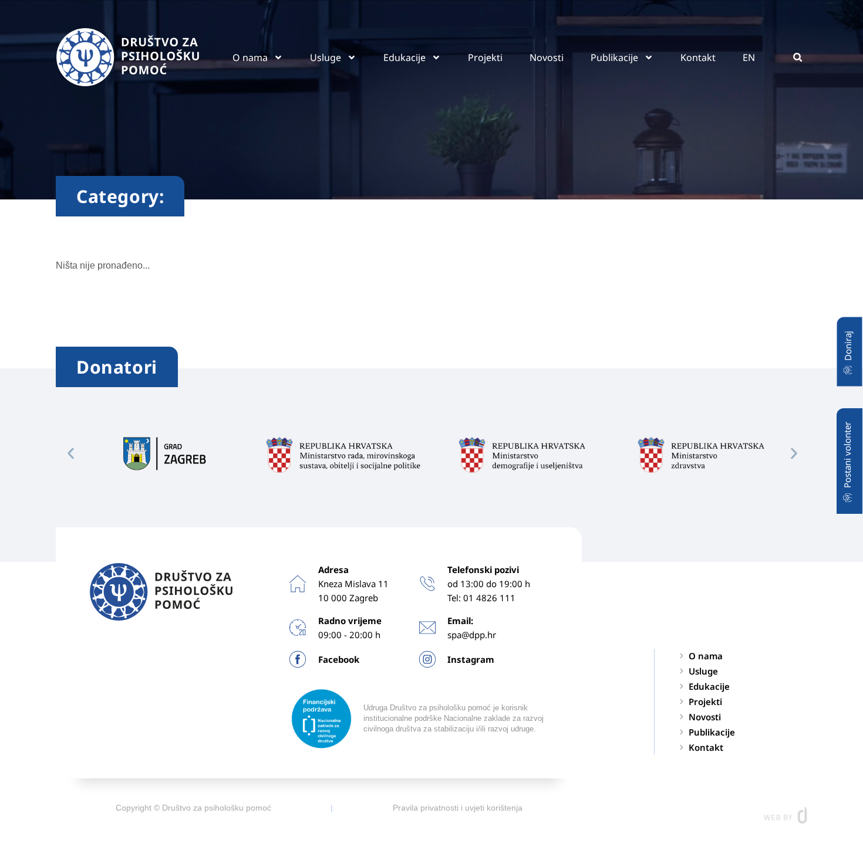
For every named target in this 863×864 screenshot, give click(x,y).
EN (749, 57)
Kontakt (698, 57)
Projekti (485, 57)
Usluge (325, 57)
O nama (250, 57)
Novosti (547, 57)
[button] (797, 57)
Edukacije (404, 57)
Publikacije (614, 57)
